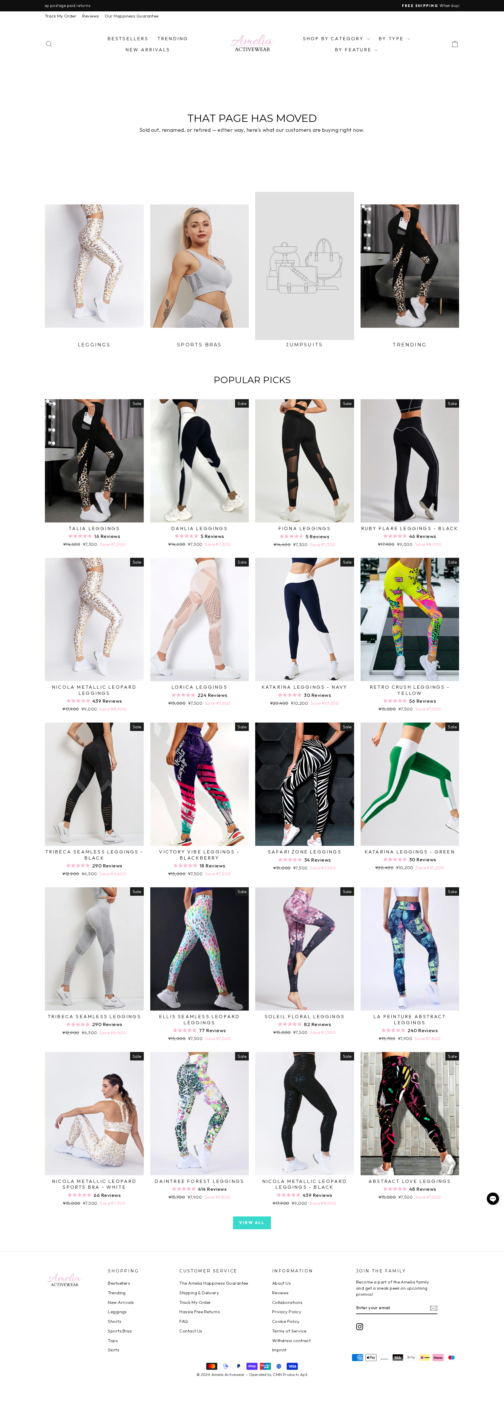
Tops (113, 1340)
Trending (172, 38)
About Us (281, 1283)
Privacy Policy (286, 1311)
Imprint (279, 1350)
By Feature (354, 49)
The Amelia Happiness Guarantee (213, 1283)
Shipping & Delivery (199, 1292)
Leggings (117, 1311)
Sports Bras (120, 1331)
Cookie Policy (286, 1321)
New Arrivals (147, 49)
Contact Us (190, 1331)
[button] (493, 1199)
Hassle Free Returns (199, 1311)
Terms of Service (289, 1331)
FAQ (183, 1321)
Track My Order (60, 16)
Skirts (113, 1350)
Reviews (90, 16)
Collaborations (287, 1302)
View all (252, 1222)
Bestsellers (127, 38)
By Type (392, 38)
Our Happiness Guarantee (131, 16)
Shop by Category (334, 38)
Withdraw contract (291, 1340)
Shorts (114, 1321)
